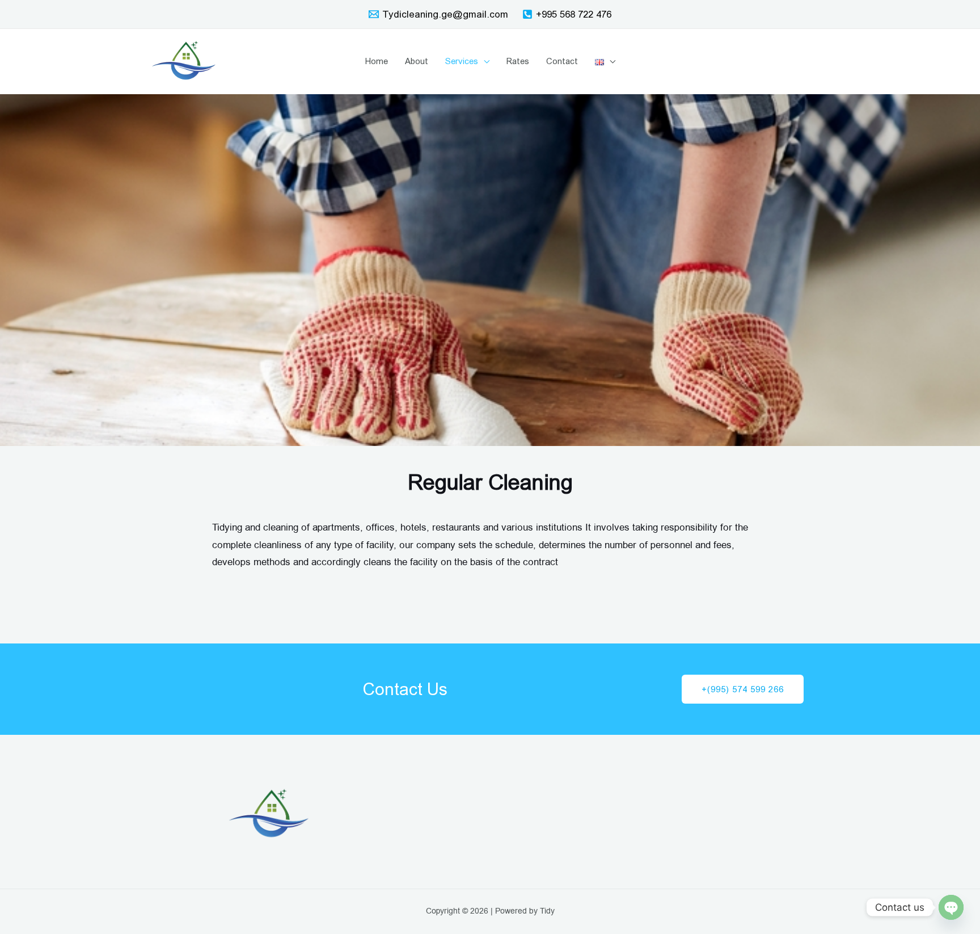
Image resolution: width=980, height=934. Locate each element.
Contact (562, 61)
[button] (743, 689)
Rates (517, 61)
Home (376, 61)
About (416, 61)
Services (461, 61)
